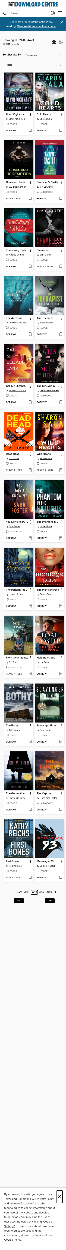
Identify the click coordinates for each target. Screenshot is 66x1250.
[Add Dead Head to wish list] (30, 470)
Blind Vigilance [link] (15, 114)
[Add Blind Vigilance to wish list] (30, 131)
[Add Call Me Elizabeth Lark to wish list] (30, 402)
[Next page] (55, 892)
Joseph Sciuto (16, 594)
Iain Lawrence (47, 186)
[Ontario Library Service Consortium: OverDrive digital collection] (33, 4)
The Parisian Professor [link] (17, 589)
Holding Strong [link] (46, 657)
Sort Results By (12, 54)
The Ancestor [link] (14, 318)
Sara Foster (14, 526)
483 (49, 892)
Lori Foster (45, 662)
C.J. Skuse (14, 458)
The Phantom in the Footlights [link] (48, 522)
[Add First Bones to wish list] (30, 878)
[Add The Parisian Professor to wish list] (30, 606)
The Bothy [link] (12, 725)
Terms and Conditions (17, 1199)
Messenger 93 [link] (45, 861)
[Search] (5, 13)
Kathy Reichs (15, 866)
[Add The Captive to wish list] (61, 810)
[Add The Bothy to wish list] (30, 742)
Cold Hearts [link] (44, 114)
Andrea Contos (16, 254)
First (19, 900)
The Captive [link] (44, 793)
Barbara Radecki (48, 866)
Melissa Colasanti (17, 390)
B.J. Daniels (14, 662)
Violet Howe (46, 526)
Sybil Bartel (45, 254)
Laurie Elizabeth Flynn (50, 390)
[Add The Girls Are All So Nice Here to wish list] (61, 402)
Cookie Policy (12, 1239)
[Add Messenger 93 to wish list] (61, 878)
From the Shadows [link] (17, 657)
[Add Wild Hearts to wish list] (61, 470)
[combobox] (25, 13)
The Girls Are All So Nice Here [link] (48, 386)
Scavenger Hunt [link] (46, 725)
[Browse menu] (60, 13)
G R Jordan (14, 730)
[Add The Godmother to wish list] (30, 810)
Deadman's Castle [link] (47, 182)
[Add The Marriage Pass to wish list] (61, 606)
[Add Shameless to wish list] (61, 266)
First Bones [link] (12, 861)
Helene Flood (46, 322)
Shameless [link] (43, 250)
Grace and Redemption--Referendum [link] (17, 182)
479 (19, 892)
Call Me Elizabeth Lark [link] (17, 386)
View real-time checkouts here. (36, 26)
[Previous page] (13, 892)
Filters (9, 64)
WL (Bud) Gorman (17, 186)
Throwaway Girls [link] (16, 250)
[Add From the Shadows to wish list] (30, 674)
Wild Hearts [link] (44, 454)
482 (42, 892)
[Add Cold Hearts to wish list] (61, 131)
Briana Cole (45, 594)
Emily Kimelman (17, 119)
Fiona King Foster (48, 798)
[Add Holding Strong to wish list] (61, 674)
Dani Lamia (45, 730)
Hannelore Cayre (17, 798)
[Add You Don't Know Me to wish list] (30, 538)
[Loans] (53, 13)
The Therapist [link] (45, 318)
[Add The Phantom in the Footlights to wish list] (61, 538)
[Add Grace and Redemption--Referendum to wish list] (30, 198)
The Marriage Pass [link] (48, 589)
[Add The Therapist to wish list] (61, 334)
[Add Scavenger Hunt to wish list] (61, 742)
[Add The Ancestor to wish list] (30, 334)
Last (50, 900)
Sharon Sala (46, 119)
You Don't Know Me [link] (17, 522)
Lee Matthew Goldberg (19, 322)
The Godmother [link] (15, 793)
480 (27, 892)
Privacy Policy (45, 1199)
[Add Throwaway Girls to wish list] (30, 266)
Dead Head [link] (12, 454)
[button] (54, 43)
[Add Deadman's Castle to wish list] (61, 198)
